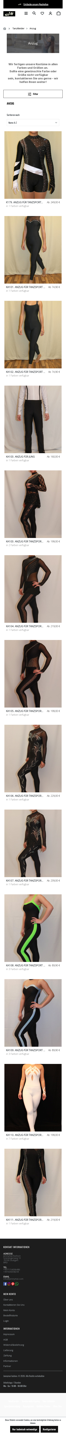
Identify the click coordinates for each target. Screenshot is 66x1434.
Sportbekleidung (12, 1406)
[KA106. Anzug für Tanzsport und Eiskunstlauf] (33, 758)
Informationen (10, 1360)
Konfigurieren (49, 1429)
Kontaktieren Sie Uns (13, 1304)
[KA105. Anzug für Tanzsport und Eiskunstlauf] (33, 674)
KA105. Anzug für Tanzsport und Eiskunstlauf (24, 711)
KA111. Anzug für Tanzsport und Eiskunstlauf (24, 1220)
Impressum (9, 1334)
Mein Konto (9, 1294)
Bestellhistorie (10, 1315)
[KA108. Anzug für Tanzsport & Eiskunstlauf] (33, 928)
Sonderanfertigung (31, 1401)
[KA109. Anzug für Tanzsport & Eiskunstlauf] (33, 1013)
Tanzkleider (13, 1401)
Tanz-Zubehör (48, 1401)
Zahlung (7, 1355)
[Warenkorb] (58, 13)
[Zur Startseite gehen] (9, 13)
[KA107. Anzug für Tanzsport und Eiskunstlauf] (33, 843)
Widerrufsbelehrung (13, 1344)
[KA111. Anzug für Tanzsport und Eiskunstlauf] (33, 1182)
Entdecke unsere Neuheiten (36, 4)
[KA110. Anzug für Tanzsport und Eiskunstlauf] (33, 1097)
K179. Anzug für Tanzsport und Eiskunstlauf (23, 202)
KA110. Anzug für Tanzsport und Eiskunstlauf (24, 1135)
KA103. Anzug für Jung (20, 456)
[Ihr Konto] (50, 13)
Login (6, 1320)
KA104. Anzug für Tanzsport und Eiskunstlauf (24, 626)
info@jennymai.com (13, 1278)
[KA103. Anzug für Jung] (33, 419)
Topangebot (28, 1406)
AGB (5, 1339)
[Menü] (26, 13)
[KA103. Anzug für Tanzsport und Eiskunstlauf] (33, 504)
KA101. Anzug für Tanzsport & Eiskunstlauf (25, 287)
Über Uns (57, 1406)
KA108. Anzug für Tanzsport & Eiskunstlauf (25, 965)
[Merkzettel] (42, 13)
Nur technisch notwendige (24, 1429)
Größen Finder (43, 1406)
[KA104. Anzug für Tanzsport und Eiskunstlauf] (33, 589)
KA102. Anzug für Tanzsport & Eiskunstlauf (25, 372)
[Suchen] (34, 13)
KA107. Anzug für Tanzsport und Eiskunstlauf (24, 880)
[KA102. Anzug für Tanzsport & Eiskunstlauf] (33, 334)
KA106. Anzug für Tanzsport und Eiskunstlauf (24, 796)
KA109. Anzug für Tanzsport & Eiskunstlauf (25, 1050)
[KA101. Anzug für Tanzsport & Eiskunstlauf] (33, 250)
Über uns (8, 1299)
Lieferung (8, 1350)
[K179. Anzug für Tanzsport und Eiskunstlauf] (33, 165)
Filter (35, 94)
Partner (7, 1366)
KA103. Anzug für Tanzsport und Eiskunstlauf (24, 541)
